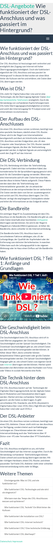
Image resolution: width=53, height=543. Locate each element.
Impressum (17, 541)
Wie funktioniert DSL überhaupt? (19, 534)
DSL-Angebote (17, 6)
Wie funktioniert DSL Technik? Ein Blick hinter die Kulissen (26, 508)
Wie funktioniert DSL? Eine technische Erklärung (27, 528)
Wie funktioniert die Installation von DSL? (24, 516)
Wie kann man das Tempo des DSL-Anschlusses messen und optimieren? (25, 500)
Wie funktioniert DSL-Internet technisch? (23, 522)
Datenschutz (6, 541)
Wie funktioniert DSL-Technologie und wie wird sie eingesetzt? (25, 491)
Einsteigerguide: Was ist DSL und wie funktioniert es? (20, 482)
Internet (8, 364)
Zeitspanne (42, 220)
